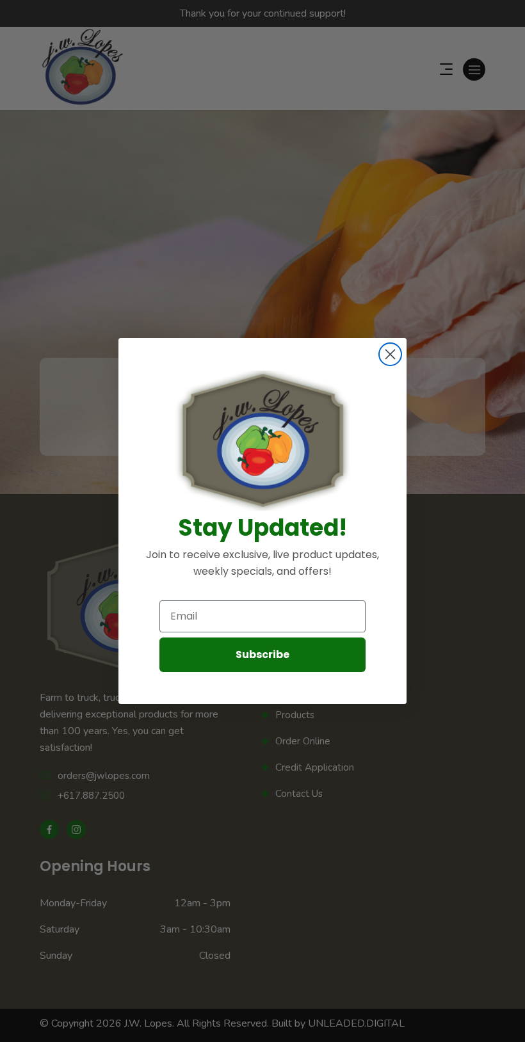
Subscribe (262, 654)
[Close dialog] (390, 354)
